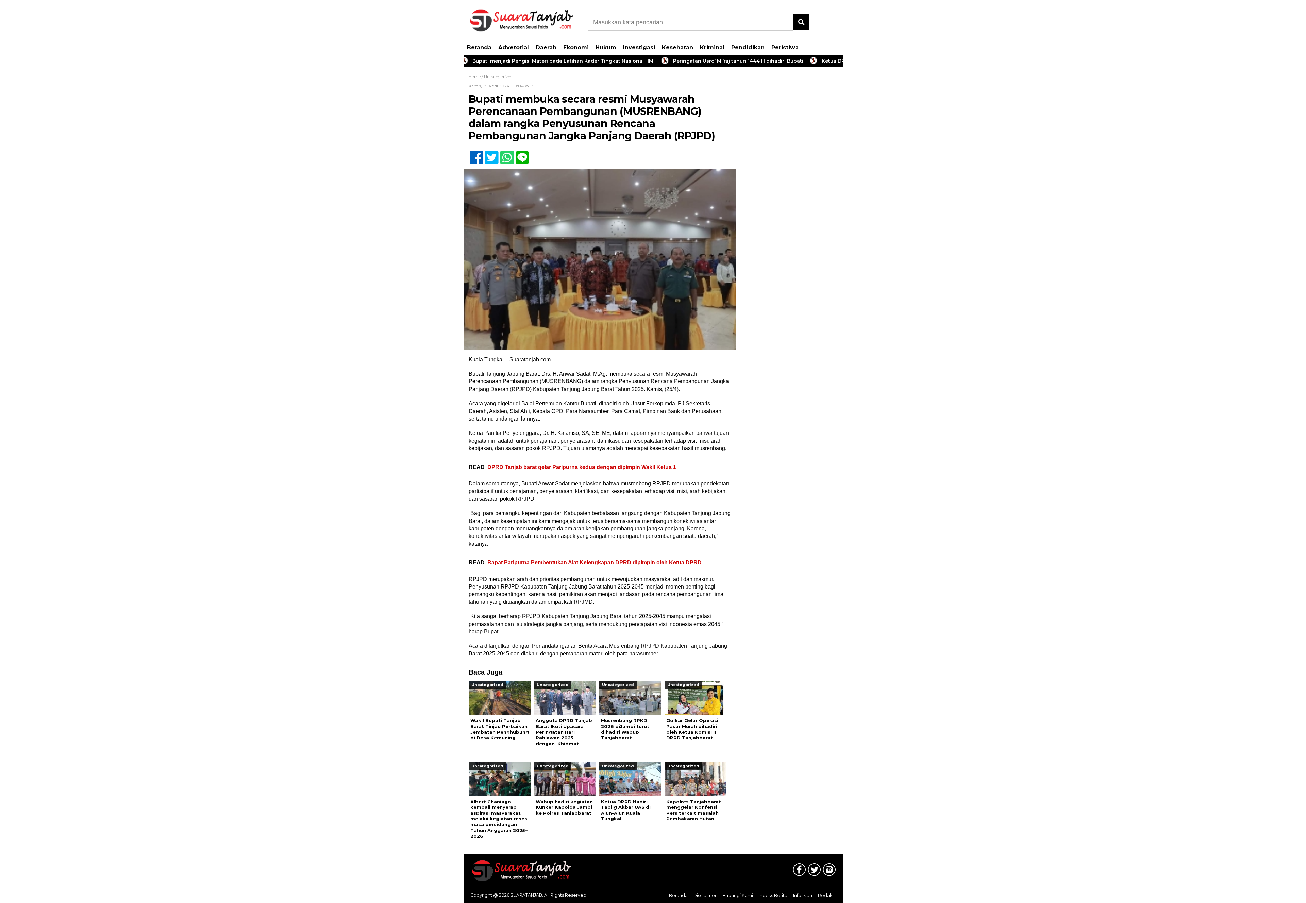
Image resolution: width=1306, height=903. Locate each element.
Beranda (479, 47)
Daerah (546, 47)
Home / (476, 76)
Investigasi (639, 47)
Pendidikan (748, 47)
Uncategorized (498, 76)
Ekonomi (576, 47)
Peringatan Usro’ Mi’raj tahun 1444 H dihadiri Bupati (699, 60)
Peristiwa (785, 47)
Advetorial (513, 47)
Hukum (606, 47)
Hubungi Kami (737, 895)
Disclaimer (705, 895)
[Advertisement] (791, 180)
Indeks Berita (773, 895)
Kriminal (712, 47)
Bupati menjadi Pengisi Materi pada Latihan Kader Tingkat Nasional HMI (525, 60)
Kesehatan (677, 47)
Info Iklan (802, 895)
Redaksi (826, 895)
